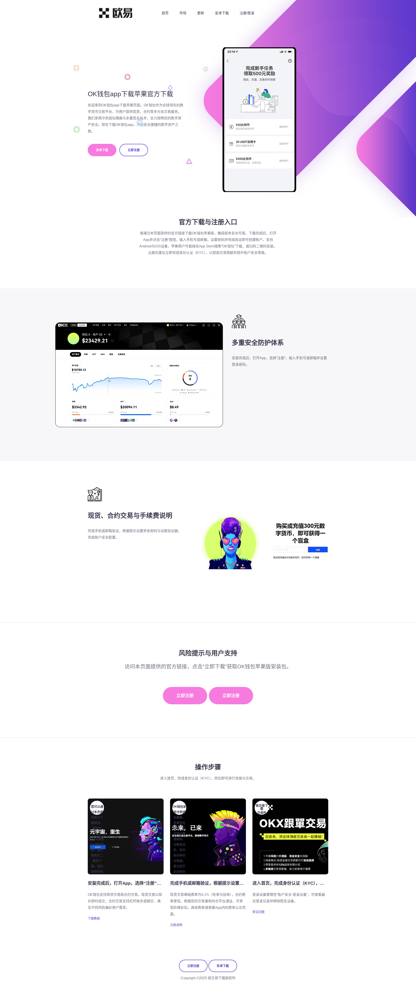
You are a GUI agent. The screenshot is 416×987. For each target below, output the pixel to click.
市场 (182, 13)
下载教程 (94, 918)
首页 (165, 13)
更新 (200, 13)
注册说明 (176, 925)
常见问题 (258, 912)
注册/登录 (247, 13)
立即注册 (134, 150)
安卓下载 (222, 13)
